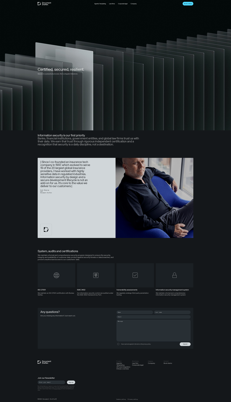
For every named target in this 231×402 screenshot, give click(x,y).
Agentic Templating (100, 4)
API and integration (123, 367)
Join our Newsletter (46, 378)
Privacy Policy (57, 389)
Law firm (135, 363)
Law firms (112, 4)
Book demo (168, 363)
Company (134, 4)
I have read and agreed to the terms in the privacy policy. (136, 344)
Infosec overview (122, 369)
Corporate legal (122, 4)
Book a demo (188, 4)
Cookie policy (121, 399)
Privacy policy (133, 399)
